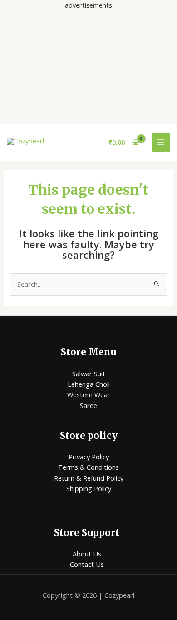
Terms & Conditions (88, 467)
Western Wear (88, 394)
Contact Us (87, 564)
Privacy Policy (89, 456)
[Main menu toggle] (161, 142)
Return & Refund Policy (88, 477)
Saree (88, 405)
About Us (87, 553)
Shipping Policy (88, 488)
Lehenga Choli (89, 384)
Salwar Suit (88, 373)
